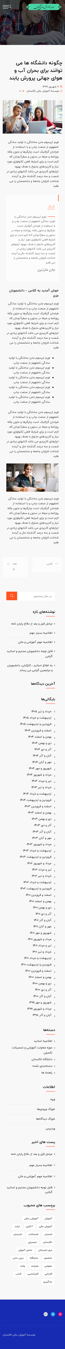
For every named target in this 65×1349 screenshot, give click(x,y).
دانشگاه (34, 1258)
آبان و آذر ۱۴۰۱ (42, 920)
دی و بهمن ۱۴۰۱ (42, 908)
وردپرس (50, 1129)
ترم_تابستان (45, 1250)
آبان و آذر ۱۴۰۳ (42, 832)
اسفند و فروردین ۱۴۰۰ (38, 971)
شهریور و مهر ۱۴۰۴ (40, 768)
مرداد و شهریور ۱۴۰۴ (39, 775)
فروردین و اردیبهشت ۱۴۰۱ (36, 965)
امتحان (48, 1234)
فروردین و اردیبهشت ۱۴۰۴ (35, 800)
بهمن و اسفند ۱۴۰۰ (40, 977)
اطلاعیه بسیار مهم (41, 633)
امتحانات (33, 1234)
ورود (52, 1099)
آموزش (48, 1218)
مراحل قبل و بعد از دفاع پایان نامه (32, 624)
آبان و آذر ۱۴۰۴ (42, 756)
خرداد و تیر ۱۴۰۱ (41, 952)
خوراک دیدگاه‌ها (45, 1119)
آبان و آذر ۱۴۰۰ (42, 996)
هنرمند (34, 1266)
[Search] (11, 596)
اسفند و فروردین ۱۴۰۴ (38, 731)
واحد (22, 1266)
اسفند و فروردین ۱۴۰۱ (38, 895)
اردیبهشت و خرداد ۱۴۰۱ (37, 958)
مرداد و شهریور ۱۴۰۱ (39, 939)
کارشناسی (32, 1274)
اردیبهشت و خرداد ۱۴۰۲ (37, 882)
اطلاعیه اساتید (43, 1041)
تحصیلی (32, 1242)
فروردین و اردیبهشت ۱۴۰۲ (35, 889)
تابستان (17, 1234)
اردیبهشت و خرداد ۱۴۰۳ (37, 851)
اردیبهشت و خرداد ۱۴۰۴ (37, 794)
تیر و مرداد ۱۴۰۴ (41, 781)
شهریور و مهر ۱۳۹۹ (40, 1003)
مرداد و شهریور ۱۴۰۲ (39, 863)
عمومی (48, 1266)
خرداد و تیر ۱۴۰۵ (41, 712)
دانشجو (48, 1258)
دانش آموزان (25, 1250)
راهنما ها (46, 1073)
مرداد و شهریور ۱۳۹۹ (39, 1009)
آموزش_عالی (31, 1218)
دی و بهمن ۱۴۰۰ (41, 984)
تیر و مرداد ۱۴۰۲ (41, 870)
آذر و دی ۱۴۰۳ (42, 825)
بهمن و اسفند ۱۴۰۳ (39, 813)
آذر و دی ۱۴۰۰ (43, 990)
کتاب (18, 1274)
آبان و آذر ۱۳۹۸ (42, 1015)
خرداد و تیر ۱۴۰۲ (41, 876)
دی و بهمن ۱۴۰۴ (41, 743)
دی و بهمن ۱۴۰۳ (41, 819)
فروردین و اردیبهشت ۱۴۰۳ (35, 857)
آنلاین (29, 1226)
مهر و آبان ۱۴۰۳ (41, 838)
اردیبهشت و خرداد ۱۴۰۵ (37, 718)
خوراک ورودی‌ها (46, 1109)
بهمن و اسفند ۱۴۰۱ (40, 901)
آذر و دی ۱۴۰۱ (43, 914)
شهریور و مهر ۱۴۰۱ (40, 933)
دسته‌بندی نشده (42, 1066)
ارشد (17, 1226)
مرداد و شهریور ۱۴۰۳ (39, 844)
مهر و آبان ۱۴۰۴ (41, 762)
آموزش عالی (45, 1226)
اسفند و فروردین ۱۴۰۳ (38, 806)
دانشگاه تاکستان (42, 1059)
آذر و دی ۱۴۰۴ (42, 749)
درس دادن (18, 1258)
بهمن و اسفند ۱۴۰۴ (39, 737)
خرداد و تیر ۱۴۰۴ (41, 787)
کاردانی (48, 1274)
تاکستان (47, 1242)
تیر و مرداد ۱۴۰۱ (42, 946)
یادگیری (47, 1282)
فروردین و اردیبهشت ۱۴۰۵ (35, 724)
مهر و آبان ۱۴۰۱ (42, 927)
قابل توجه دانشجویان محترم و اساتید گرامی (29, 1190)
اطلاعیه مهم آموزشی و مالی (35, 642)
